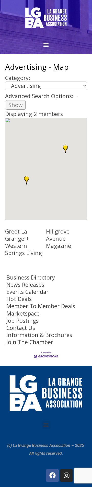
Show (15, 105)
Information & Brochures (39, 335)
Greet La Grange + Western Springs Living (23, 242)
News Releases (25, 284)
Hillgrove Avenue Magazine (58, 238)
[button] (46, 45)
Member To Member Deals (40, 306)
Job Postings (22, 320)
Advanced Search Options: (39, 96)
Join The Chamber (29, 342)
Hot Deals (19, 299)
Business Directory (30, 277)
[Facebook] (52, 475)
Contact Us (20, 327)
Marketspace (23, 313)
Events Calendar (27, 291)
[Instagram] (66, 475)
